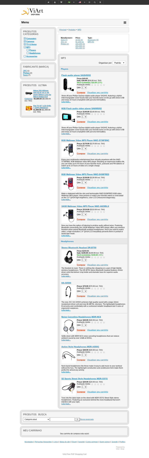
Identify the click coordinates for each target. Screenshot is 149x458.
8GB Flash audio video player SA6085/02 (81, 108)
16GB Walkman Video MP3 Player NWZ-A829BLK (85, 206)
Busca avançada (87, 419)
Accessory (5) (93, 40)
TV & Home (31, 44)
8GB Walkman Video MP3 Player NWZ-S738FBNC (85, 140)
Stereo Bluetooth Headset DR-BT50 (78, 247)
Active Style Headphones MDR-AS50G (80, 347)
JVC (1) (64, 42)
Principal (62, 30)
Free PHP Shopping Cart (76, 454)
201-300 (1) (80, 46)
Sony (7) (64, 40)
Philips (26, 73)
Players (32, 50)
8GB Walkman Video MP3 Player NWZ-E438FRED (85, 174)
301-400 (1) (80, 48)
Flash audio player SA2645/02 (76, 75)
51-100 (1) (80, 42)
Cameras (30, 41)
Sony (25, 75)
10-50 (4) (79, 40)
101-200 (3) (80, 44)
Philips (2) (65, 44)
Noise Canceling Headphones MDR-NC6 (81, 317)
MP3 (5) (91, 42)
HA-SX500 (66, 283)
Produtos (72, 30)
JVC (25, 71)
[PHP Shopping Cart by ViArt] (122, 449)
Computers (31, 38)
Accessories (31, 56)
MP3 (28, 47)
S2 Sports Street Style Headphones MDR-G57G (84, 378)
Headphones (34, 53)
